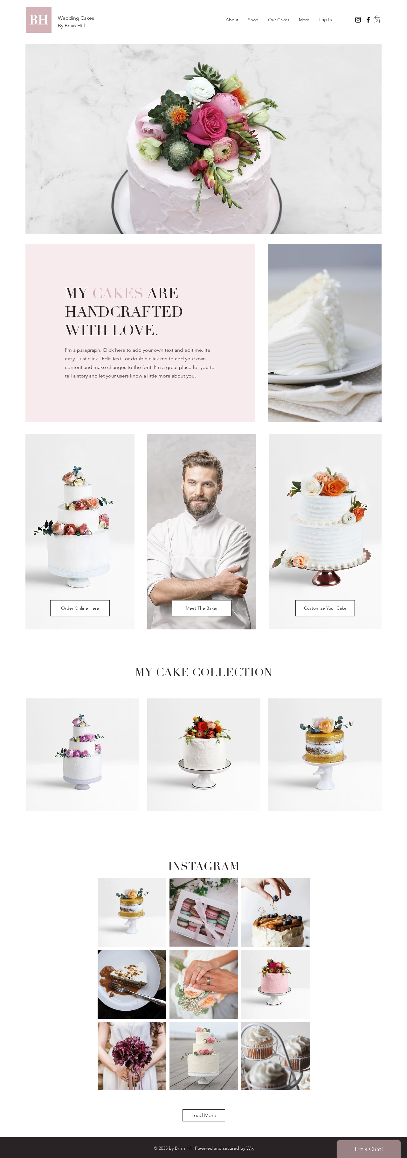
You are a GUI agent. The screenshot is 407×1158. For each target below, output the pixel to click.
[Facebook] (368, 20)
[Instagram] (358, 20)
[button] (377, 19)
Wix (250, 1148)
